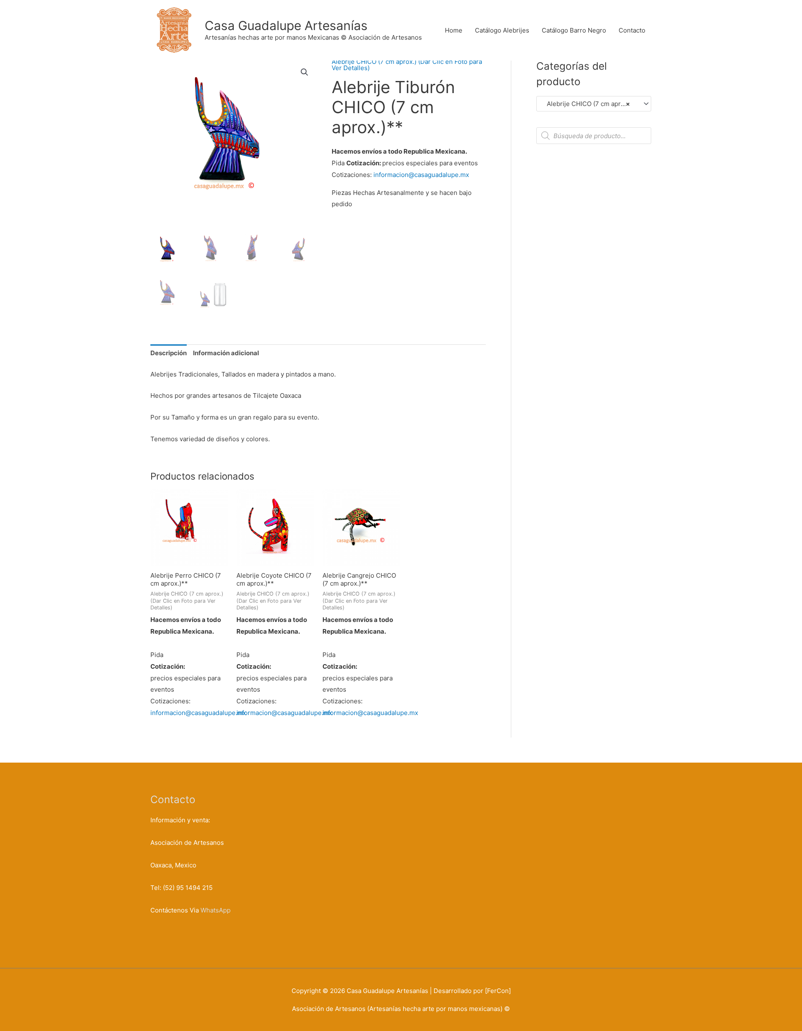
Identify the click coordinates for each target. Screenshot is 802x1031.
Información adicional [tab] (226, 353)
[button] (304, 72)
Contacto (632, 30)
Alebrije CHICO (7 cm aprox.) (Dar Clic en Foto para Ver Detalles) (407, 65)
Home (453, 30)
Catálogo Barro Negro (574, 30)
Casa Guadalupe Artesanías (286, 25)
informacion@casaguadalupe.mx (421, 175)
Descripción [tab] (168, 353)
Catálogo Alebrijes (502, 30)
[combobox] (593, 103)
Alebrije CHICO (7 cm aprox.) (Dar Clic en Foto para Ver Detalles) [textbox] (590, 104)
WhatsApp (215, 910)
